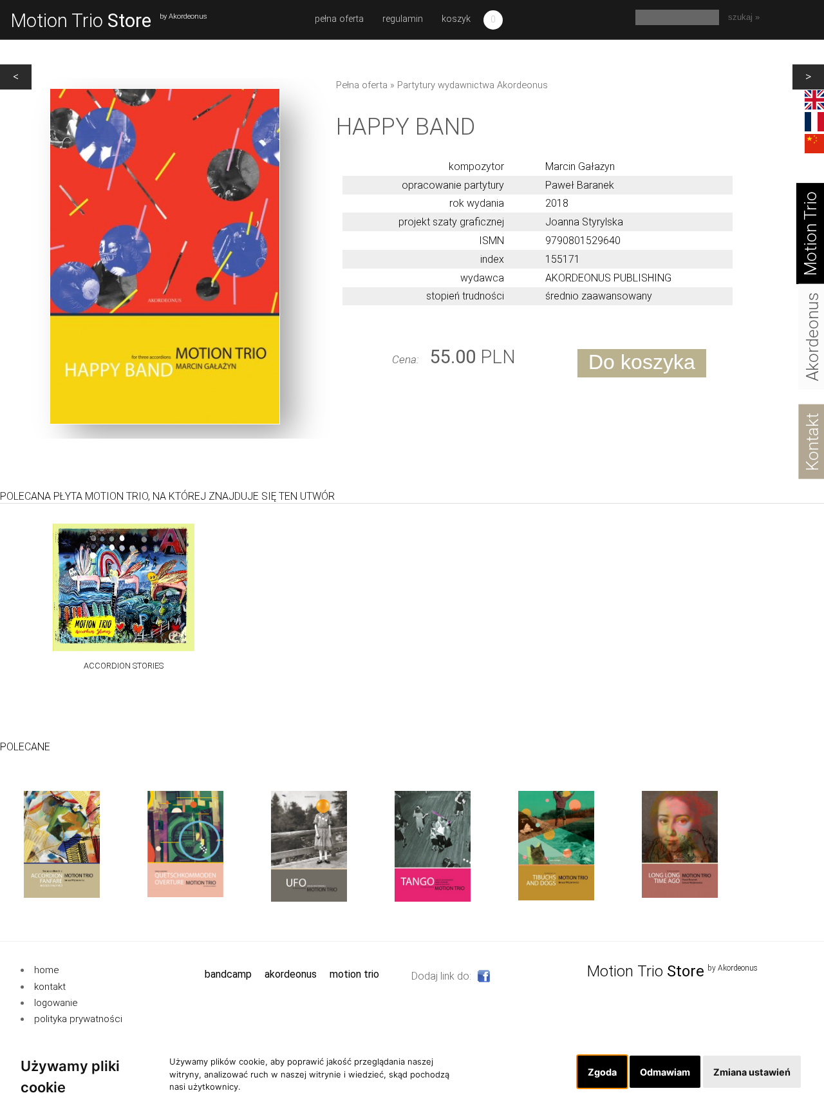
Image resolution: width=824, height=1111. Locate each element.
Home (46, 970)
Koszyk (456, 19)
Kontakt (50, 986)
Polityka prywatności (78, 1019)
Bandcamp (228, 974)
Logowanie (56, 1003)
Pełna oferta (339, 19)
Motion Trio (80, 21)
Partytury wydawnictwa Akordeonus (472, 85)
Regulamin (402, 19)
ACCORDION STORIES (124, 666)
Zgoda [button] (602, 1072)
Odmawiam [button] (665, 1072)
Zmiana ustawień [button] (752, 1072)
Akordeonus (291, 974)
